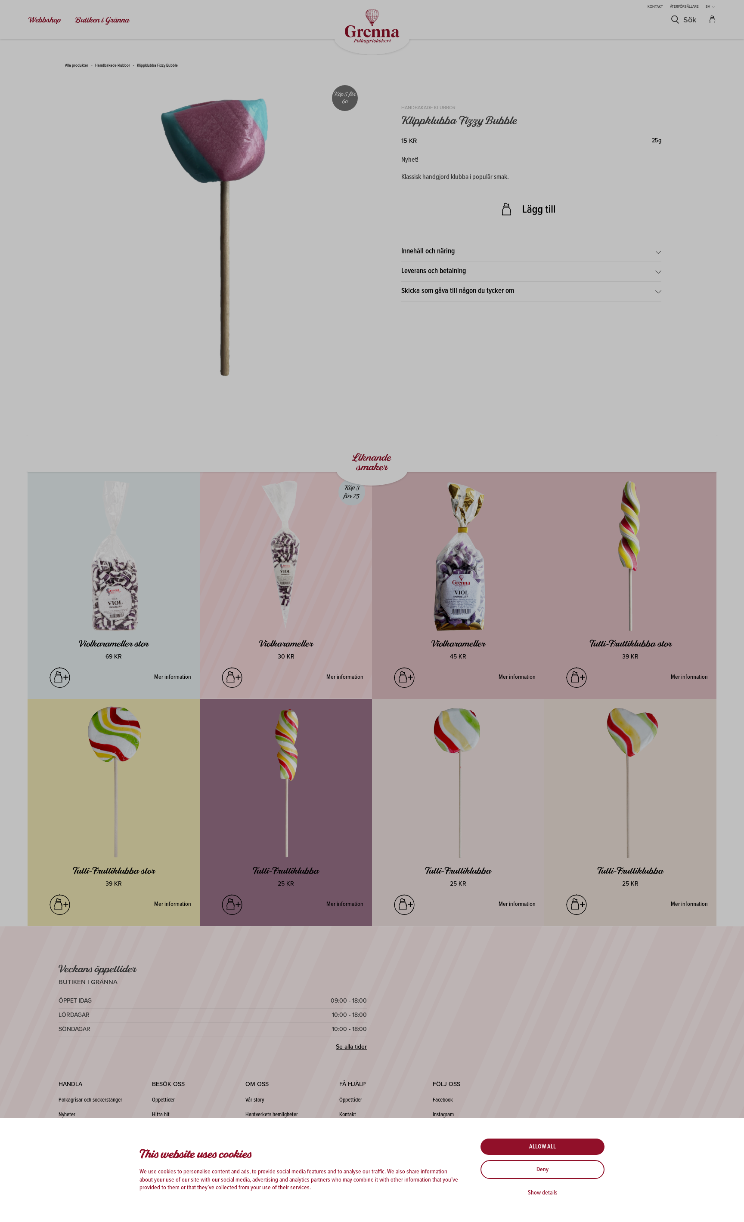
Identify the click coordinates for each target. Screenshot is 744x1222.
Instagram (443, 1114)
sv (708, 7)
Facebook (443, 1100)
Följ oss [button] (446, 1084)
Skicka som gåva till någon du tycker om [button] (457, 291)
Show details (543, 1193)
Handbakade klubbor (112, 65)
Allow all (542, 1147)
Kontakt (655, 7)
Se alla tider (351, 1046)
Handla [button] (70, 1084)
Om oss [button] (257, 1084)
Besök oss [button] (168, 1084)
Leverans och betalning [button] (433, 271)
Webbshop (44, 20)
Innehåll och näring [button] (428, 251)
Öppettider (163, 1100)
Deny (542, 1169)
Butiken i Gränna (102, 20)
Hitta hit (161, 1114)
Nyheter (67, 1114)
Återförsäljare (684, 7)
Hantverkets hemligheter (271, 1114)
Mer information (172, 677)
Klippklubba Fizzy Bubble (157, 65)
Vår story (254, 1100)
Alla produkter (76, 65)
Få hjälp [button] (352, 1084)
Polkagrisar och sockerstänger (90, 1100)
